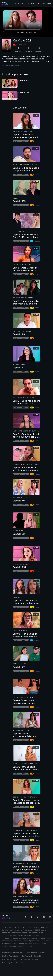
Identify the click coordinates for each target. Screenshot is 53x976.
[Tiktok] (31, 917)
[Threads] (37, 917)
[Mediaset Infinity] (5, 3)
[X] (50, 917)
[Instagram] (44, 917)
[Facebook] (25, 917)
